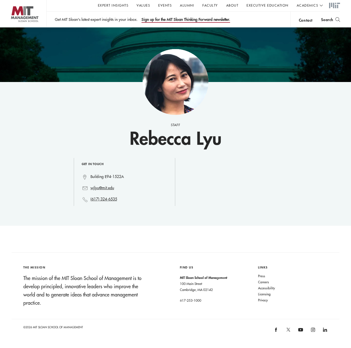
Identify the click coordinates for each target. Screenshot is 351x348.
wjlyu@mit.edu (102, 187)
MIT (334, 6)
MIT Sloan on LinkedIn (325, 331)
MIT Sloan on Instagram (312, 331)
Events (165, 5)
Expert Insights (113, 5)
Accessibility (266, 288)
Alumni (187, 5)
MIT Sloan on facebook (276, 331)
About (232, 5)
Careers (263, 282)
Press (261, 276)
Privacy (263, 300)
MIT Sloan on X (288, 331)
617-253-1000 (190, 300)
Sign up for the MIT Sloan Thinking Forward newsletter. (185, 19)
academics (307, 5)
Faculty (210, 5)
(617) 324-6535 (103, 199)
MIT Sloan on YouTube (300, 332)
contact (306, 20)
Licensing (264, 294)
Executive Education (267, 5)
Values (143, 5)
